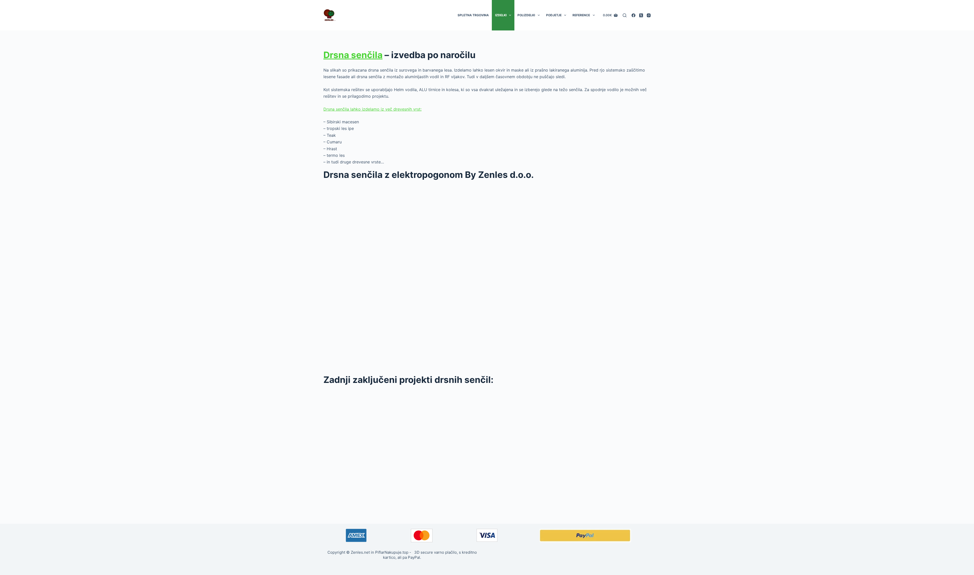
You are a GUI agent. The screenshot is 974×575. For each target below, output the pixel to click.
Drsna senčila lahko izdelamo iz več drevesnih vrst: (372, 109)
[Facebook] (633, 15)
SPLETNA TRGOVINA (473, 15)
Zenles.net (360, 552)
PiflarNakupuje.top (391, 552)
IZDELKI (501, 15)
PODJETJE (554, 15)
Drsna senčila (352, 54)
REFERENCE (581, 15)
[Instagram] (649, 15)
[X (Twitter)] (641, 15)
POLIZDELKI (526, 15)
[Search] (625, 15)
